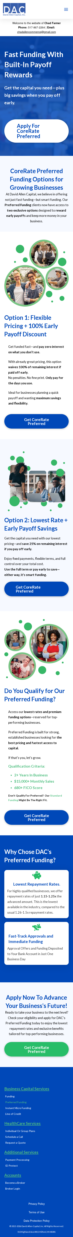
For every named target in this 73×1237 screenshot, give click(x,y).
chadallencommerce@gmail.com (36, 32)
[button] (66, 9)
